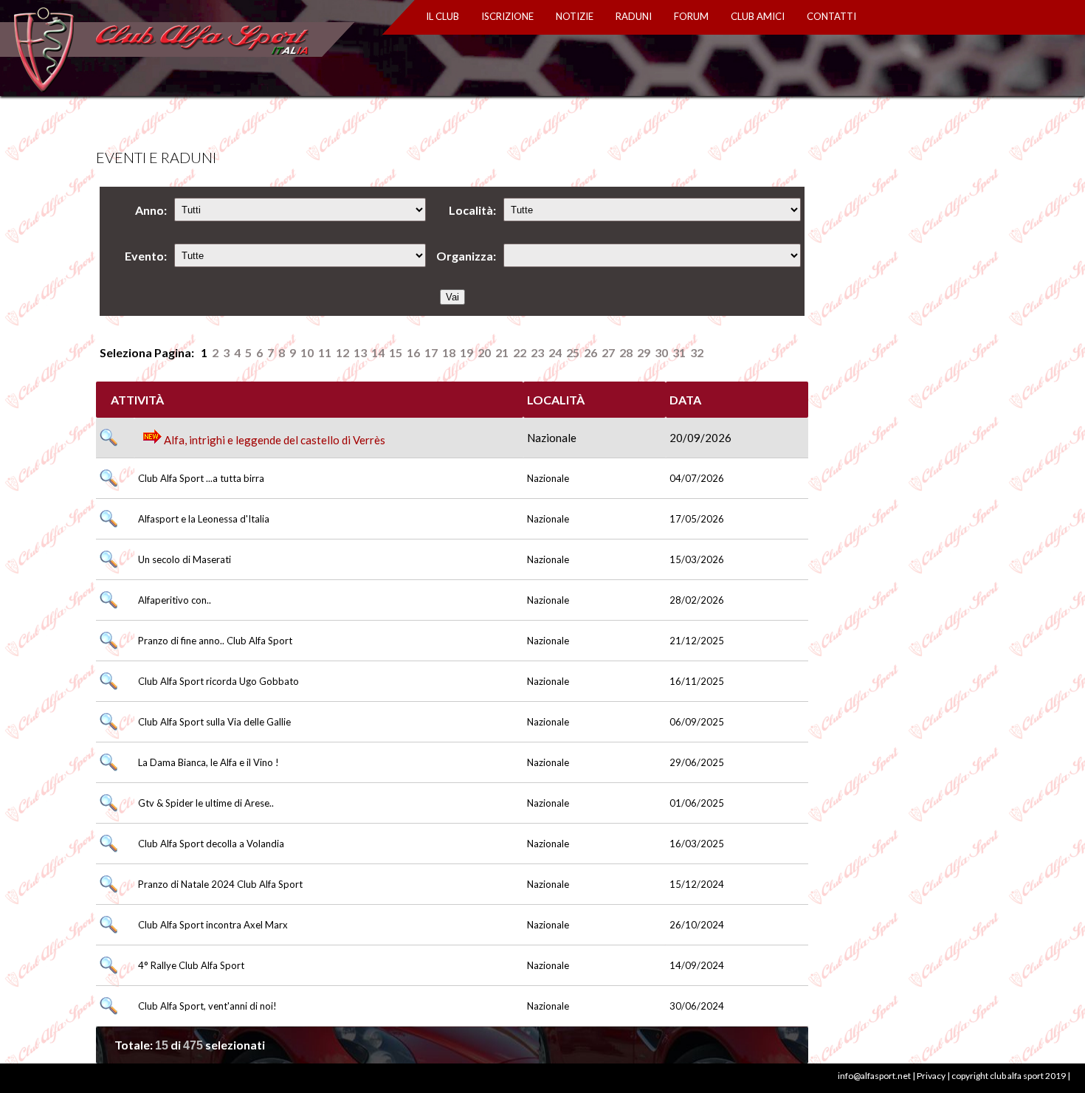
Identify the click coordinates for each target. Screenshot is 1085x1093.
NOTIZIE (574, 16)
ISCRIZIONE (507, 16)
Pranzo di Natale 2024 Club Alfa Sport (220, 884)
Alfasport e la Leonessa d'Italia (203, 519)
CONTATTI (831, 16)
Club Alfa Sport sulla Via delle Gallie (214, 722)
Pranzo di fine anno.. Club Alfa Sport (215, 641)
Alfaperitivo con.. (174, 600)
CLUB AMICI (758, 16)
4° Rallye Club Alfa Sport (191, 965)
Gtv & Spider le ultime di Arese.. (206, 803)
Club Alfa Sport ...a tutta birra (201, 478)
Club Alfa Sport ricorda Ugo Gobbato (218, 681)
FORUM (691, 16)
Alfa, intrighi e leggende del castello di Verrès (273, 439)
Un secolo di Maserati (184, 559)
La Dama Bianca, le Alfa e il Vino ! (208, 762)
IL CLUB (442, 16)
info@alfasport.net (874, 1075)
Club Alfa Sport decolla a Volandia (211, 843)
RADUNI (634, 16)
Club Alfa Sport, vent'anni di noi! (207, 1006)
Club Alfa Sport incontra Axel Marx (213, 925)
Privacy (931, 1075)
